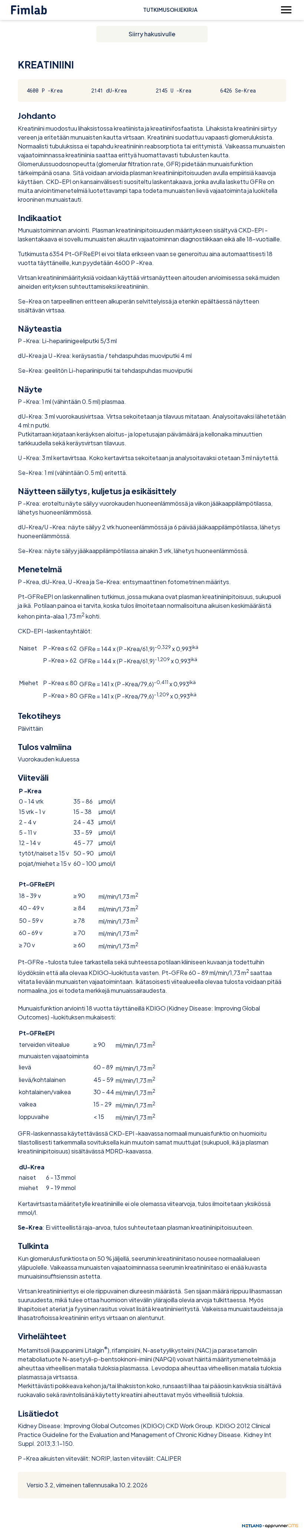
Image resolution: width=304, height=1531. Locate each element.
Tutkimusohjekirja (170, 9)
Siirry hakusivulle (152, 34)
